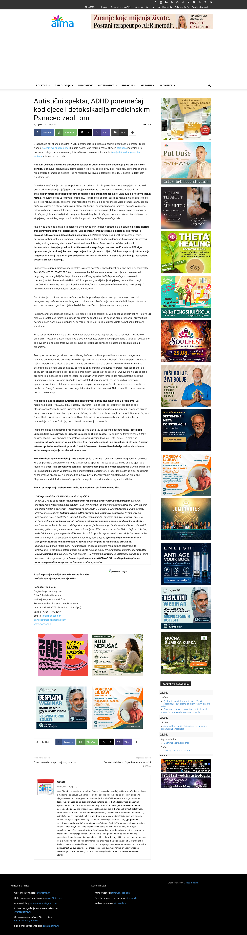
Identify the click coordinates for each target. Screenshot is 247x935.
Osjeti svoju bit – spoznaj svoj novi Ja (55, 762)
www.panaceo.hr (43, 623)
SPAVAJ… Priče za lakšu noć (176, 750)
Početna (41, 85)
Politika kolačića (182, 7)
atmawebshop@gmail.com (43, 903)
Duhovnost (85, 85)
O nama (103, 7)
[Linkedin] (166, 2)
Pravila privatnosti (200, 7)
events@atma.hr (22, 911)
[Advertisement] (123, 56)
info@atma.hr (43, 892)
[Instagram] (160, 2)
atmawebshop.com (120, 892)
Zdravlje (127, 85)
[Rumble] (177, 2)
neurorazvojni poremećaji (56, 147)
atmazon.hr (131, 897)
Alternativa (106, 85)
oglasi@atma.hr (54, 897)
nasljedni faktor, (121, 152)
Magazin (146, 85)
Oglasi (39, 124)
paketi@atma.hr (51, 925)
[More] (132, 132)
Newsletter (138, 7)
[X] (188, 2)
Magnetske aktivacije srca (176, 742)
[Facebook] (155, 2)
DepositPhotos (191, 882)
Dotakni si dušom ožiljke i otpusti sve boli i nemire (127, 764)
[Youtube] (210, 2)
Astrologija (63, 85)
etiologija (122, 147)
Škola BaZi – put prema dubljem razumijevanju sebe (185, 705)
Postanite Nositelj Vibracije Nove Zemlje (183, 701)
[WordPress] (205, 2)
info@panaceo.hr (51, 615)
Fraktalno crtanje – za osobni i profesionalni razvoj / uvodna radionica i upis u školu (184, 710)
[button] (209, 85)
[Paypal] (171, 2)
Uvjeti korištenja (165, 7)
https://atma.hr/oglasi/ (67, 786)
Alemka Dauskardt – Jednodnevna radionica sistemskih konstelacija (184, 727)
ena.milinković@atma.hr (26, 920)
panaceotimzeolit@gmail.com (50, 619)
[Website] (199, 2)
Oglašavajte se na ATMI (121, 7)
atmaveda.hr (120, 903)
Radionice (166, 85)
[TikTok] (183, 2)
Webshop (150, 7)
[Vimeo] (194, 2)
